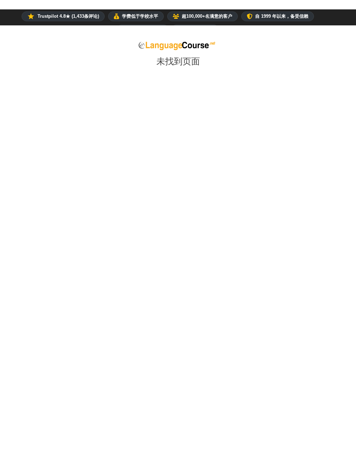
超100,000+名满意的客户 (207, 16)
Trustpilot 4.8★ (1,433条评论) (68, 16)
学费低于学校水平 (140, 16)
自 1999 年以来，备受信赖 (281, 16)
